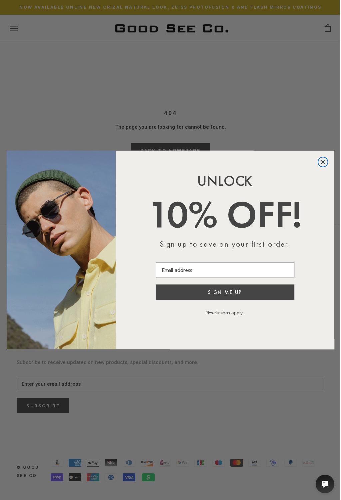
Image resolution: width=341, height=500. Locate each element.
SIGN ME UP (225, 292)
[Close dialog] (323, 162)
